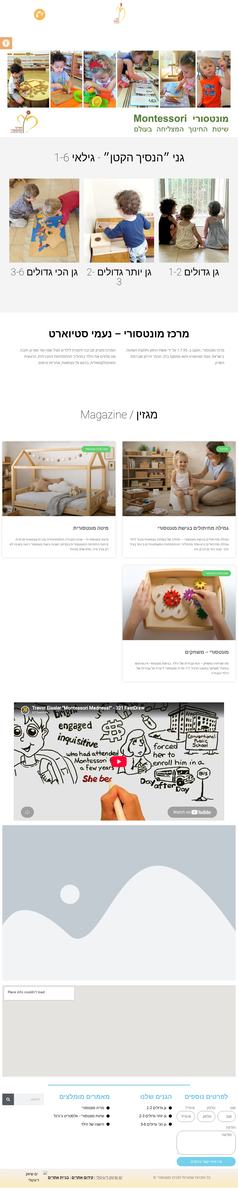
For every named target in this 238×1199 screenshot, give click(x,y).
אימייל (190, 1108)
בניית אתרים (58, 1177)
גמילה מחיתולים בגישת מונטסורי (193, 528)
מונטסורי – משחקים (207, 652)
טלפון (211, 1108)
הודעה (231, 1127)
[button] (6, 43)
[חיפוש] (8, 1099)
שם (233, 1108)
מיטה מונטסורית (91, 528)
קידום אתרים (82, 1177)
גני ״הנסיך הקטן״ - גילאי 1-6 (119, 157)
